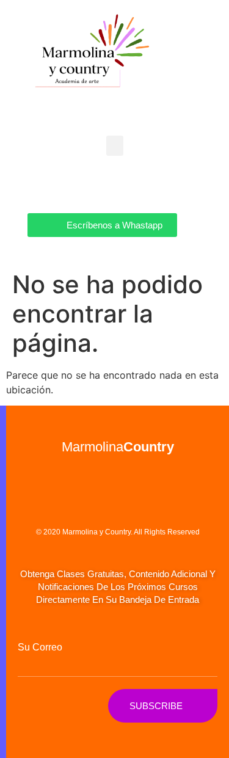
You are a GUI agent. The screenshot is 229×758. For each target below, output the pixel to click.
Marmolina (118, 446)
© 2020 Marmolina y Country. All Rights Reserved (118, 532)
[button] (114, 146)
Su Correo (40, 647)
